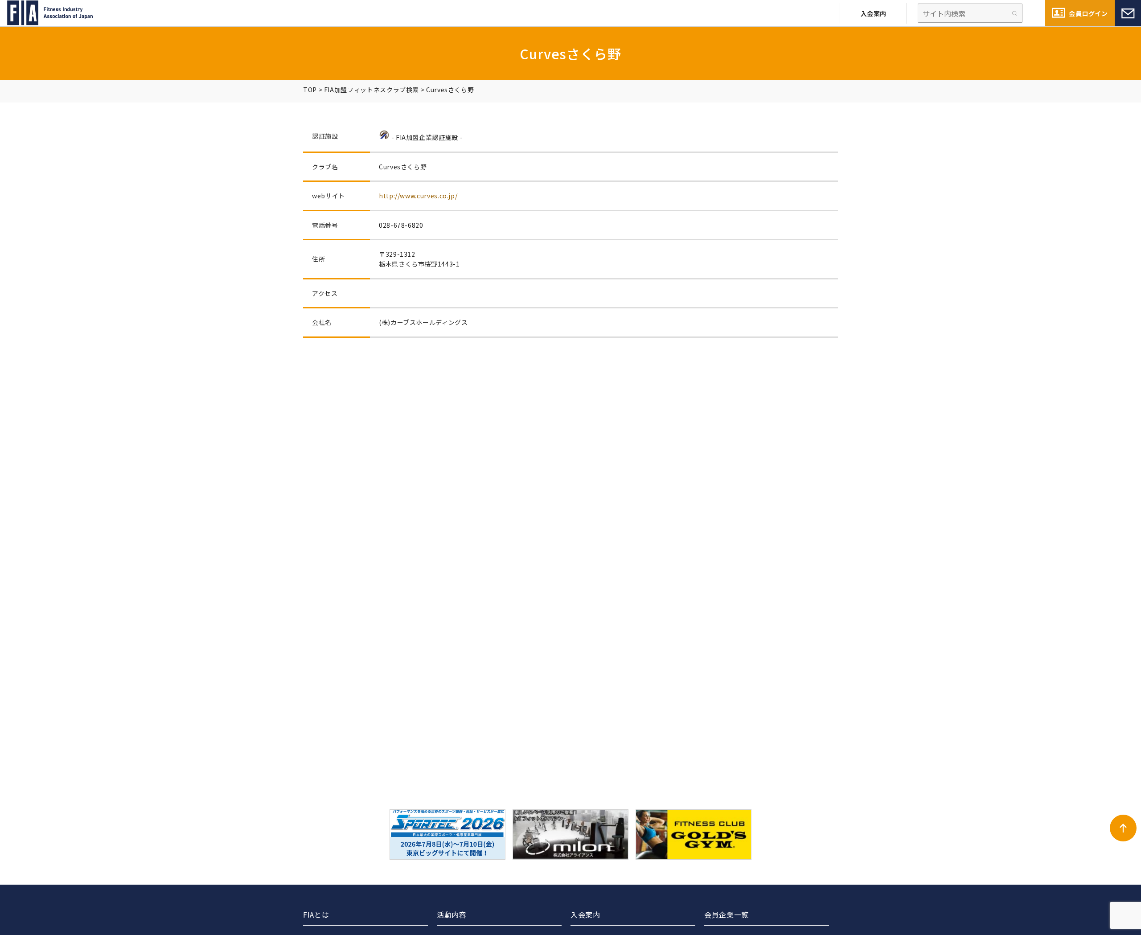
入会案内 (874, 13)
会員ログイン (1088, 13)
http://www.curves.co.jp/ (418, 195)
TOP (310, 89)
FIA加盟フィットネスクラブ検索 (371, 89)
